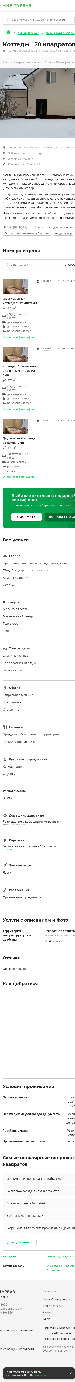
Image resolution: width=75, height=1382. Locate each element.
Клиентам (50, 1291)
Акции (47, 1312)
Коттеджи (9, 1256)
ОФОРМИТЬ (26, 517)
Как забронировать (56, 1299)
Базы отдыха (54, 1265)
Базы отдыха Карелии (56, 1327)
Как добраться (64, 62)
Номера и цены (22, 62)
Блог (46, 1319)
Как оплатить (52, 1306)
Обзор (6, 62)
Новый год (53, 1256)
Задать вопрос (22, 1242)
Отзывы (48, 62)
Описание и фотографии (18, 337)
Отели (70, 1265)
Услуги (38, 62)
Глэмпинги (53, 1270)
